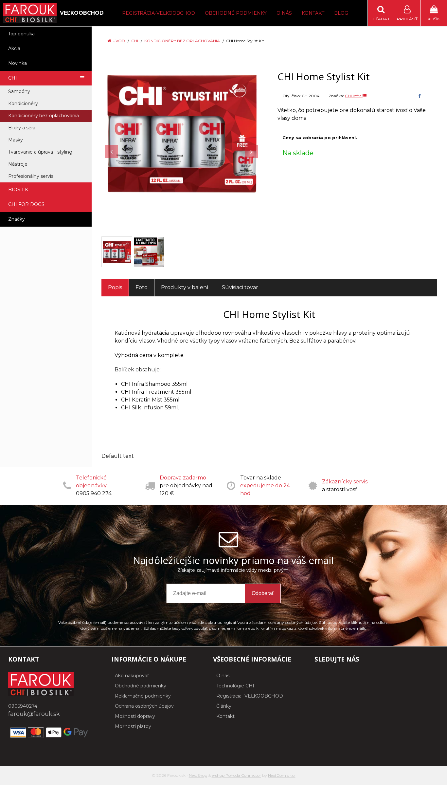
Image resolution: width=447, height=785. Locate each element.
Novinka (17, 63)
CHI (134, 40)
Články (223, 706)
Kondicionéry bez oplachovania (182, 40)
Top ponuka (21, 34)
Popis (115, 287)
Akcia (14, 48)
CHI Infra (354, 95)
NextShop (198, 775)
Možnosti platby (133, 726)
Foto (141, 287)
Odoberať (263, 593)
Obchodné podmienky (236, 13)
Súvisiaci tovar (240, 287)
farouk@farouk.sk (34, 714)
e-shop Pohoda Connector (236, 775)
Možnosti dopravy (135, 716)
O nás (284, 13)
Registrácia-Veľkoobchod (158, 13)
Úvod (119, 40)
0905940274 (22, 706)
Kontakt (313, 13)
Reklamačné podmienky (143, 696)
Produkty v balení (184, 287)
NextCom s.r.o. (281, 775)
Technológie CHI (235, 686)
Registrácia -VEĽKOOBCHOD (249, 696)
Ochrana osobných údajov (144, 706)
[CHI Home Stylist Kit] (181, 133)
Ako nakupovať (132, 676)
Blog (341, 13)
